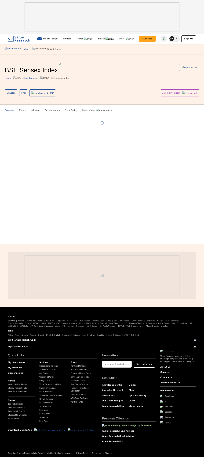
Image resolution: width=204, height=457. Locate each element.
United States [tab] (54, 49)
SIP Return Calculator (80, 377)
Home (8, 78)
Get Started (44, 373)
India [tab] (25, 49)
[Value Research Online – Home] (19, 39)
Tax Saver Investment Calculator (80, 389)
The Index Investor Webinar (51, 395)
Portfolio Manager (78, 366)
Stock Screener (30, 78)
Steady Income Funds (17, 388)
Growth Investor (46, 399)
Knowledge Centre (112, 385)
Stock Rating (136, 406)
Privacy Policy (82, 453)
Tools (74, 362)
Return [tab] (22, 110)
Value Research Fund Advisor (118, 431)
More (122, 38)
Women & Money (46, 377)
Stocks (101, 38)
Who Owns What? (78, 394)
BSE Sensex (13, 419)
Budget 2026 (45, 381)
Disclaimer (96, 453)
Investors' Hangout (47, 388)
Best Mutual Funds (79, 370)
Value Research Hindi (113, 406)
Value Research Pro (112, 441)
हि (176, 39)
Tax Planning (45, 406)
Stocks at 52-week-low (17, 415)
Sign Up (188, 38)
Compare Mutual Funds (81, 373)
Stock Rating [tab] (71, 110)
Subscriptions (15, 373)
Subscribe (147, 38)
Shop (132, 390)
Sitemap (108, 453)
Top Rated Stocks (15, 404)
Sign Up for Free (144, 364)
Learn (132, 400)
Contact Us (166, 377)
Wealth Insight (50, 38)
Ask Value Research (113, 390)
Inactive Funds (77, 402)
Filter (23, 92)
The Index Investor (47, 370)
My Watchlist (15, 367)
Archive (43, 362)
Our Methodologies (112, 400)
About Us (165, 367)
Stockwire (43, 417)
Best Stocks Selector (79, 384)
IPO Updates (44, 414)
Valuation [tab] (35, 110)
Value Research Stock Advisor (118, 436)
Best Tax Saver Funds (17, 392)
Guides (133, 385)
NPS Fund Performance (81, 398)
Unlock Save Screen (171, 93)
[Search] (164, 38)
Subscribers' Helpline (48, 366)
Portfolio (67, 38)
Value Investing (46, 392)
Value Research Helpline (50, 384)
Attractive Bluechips (16, 408)
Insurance (43, 410)
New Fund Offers (78, 381)
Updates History (137, 395)
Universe (11, 92)
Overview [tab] (9, 110)
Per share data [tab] (52, 110)
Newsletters (108, 395)
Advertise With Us (170, 382)
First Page (43, 421)
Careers (164, 372)
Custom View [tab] (89, 110)
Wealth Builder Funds (17, 384)
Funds (80, 38)
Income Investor (46, 403)
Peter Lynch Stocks (16, 411)
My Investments (16, 362)
